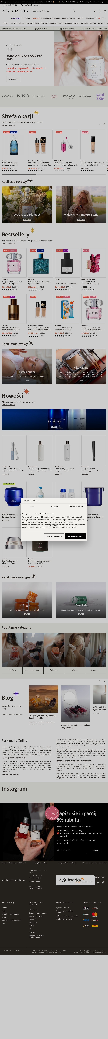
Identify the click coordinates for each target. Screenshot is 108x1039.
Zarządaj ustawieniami (54, 536)
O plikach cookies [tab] (76, 506)
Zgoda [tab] (32, 506)
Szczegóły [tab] (54, 506)
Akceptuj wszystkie (75, 536)
